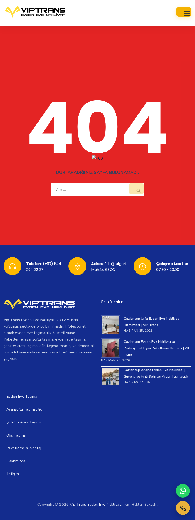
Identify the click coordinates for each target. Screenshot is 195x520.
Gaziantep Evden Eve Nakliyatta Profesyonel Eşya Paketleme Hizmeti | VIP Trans (157, 348)
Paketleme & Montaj (23, 448)
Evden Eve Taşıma (21, 396)
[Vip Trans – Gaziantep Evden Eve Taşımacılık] (35, 12)
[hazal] (183, 508)
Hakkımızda (15, 461)
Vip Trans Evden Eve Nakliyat (95, 504)
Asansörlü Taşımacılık (24, 409)
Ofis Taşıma (16, 435)
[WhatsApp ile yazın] (183, 491)
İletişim (12, 473)
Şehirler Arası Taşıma (23, 422)
